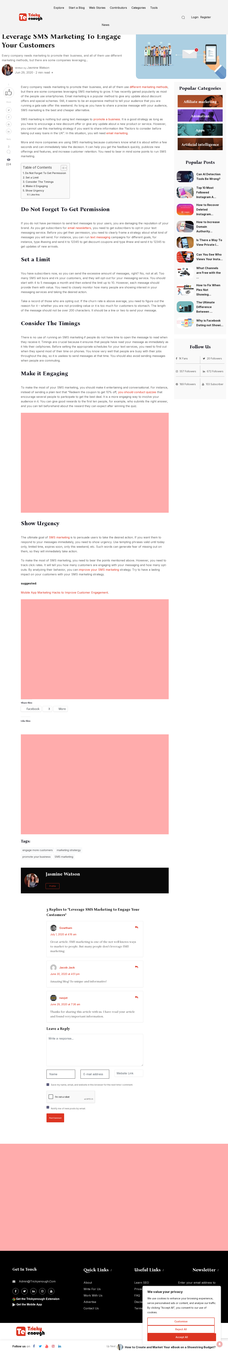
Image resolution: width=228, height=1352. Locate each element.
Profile (52, 886)
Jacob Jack (67, 967)
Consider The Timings (40, 181)
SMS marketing (59, 537)
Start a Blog (77, 7)
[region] (181, 1315)
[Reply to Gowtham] (136, 927)
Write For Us (92, 1289)
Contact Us (91, 1308)
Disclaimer (141, 1302)
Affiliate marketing (200, 101)
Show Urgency (34, 190)
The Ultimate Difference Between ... (205, 307)
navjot (63, 998)
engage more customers (37, 850)
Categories (138, 7)
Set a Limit (32, 177)
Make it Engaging (37, 186)
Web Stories (97, 7)
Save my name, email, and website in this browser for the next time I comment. (92, 1084)
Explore (59, 7)
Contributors (118, 7)
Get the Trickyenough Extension (37, 1299)
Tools (154, 7)
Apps (200, 130)
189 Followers (188, 384)
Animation (200, 116)
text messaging (100, 237)
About (88, 1282)
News (105, 25)
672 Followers (215, 371)
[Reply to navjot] (136, 997)
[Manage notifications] (219, 1344)
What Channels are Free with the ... (208, 272)
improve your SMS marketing (99, 569)
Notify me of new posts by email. (68, 1108)
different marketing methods (149, 87)
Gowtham (65, 928)
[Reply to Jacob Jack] (136, 967)
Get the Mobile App (29, 1304)
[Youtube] (46, 1346)
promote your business (36, 856)
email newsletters (79, 228)
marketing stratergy (69, 850)
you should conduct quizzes (137, 392)
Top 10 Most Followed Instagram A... (206, 192)
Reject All (181, 1329)
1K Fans (183, 358)
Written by (32, 67)
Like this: (35, 194)
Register (205, 17)
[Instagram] (53, 1346)
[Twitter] (40, 1346)
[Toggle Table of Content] (62, 168)
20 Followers (214, 358)
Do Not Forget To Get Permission (45, 173)
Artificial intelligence (200, 144)
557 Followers (188, 371)
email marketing (117, 133)
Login (194, 17)
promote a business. (107, 119)
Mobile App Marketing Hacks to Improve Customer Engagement (64, 592)
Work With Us (93, 1295)
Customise (181, 1321)
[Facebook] (34, 1346)
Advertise (90, 1302)
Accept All (182, 1337)
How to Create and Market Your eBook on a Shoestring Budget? (170, 1347)
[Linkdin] (59, 1346)
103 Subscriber (214, 384)
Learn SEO (141, 1282)
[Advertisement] (95, 438)
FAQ (137, 1295)
